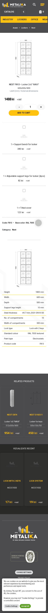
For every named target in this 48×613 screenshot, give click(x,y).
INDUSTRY (8, 19)
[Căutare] (34, 5)
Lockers (22, 19)
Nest (33, 28)
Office (34, 19)
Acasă (15, 28)
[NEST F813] (24, 59)
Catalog (9, 11)
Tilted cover (25, 208)
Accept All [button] (25, 606)
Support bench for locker (25, 144)
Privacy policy (24, 578)
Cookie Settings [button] (24, 572)
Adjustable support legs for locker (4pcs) (26, 176)
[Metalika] (14, 4)
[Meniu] (42, 4)
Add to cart (23, 113)
